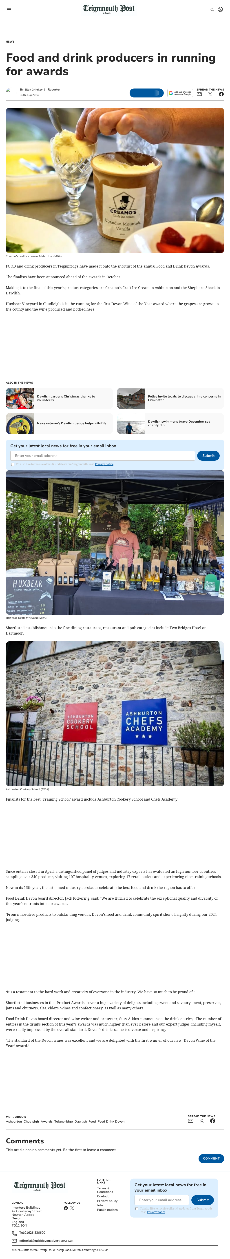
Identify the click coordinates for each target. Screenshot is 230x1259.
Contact (102, 1196)
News (10, 41)
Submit (208, 455)
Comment (211, 1158)
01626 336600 (34, 1233)
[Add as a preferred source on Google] (180, 93)
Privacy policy (107, 1201)
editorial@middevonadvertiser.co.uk (46, 1241)
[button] (9, 9)
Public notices (107, 1210)
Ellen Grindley (33, 89)
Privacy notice (104, 464)
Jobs (100, 1205)
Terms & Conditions (105, 1190)
